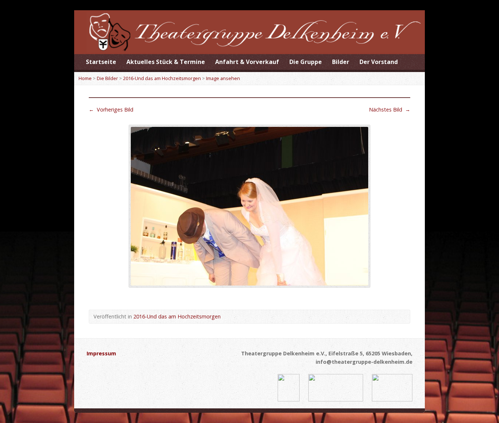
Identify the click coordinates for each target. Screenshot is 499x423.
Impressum (101, 353)
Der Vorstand (378, 62)
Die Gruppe (305, 62)
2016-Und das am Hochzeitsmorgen (162, 78)
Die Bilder (107, 78)
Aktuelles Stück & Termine (165, 62)
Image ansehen (223, 78)
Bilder (340, 62)
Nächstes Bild (389, 109)
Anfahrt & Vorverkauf (247, 62)
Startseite (101, 62)
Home (85, 78)
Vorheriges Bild (111, 109)
